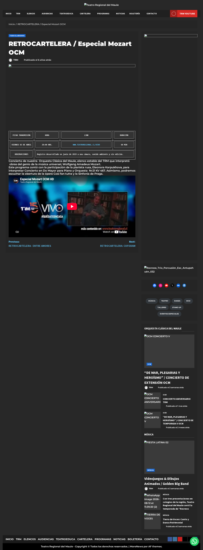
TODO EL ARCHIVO (17, 35)
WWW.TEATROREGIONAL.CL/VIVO (86, 145)
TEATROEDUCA (66, 13)
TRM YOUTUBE (187, 13)
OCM (149, 364)
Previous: (30, 244)
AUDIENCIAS (47, 13)
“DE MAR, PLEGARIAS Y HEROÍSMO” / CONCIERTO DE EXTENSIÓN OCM (166, 377)
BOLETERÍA (134, 13)
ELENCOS (31, 13)
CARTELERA (85, 13)
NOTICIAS (120, 13)
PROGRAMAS (103, 13)
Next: (117, 244)
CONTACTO (152, 13)
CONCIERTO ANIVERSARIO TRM (152, 400)
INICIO (8, 13)
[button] (194, 541)
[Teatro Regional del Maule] (169, 269)
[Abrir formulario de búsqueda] (166, 13)
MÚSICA (150, 470)
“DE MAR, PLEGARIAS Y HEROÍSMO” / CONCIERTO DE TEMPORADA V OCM (152, 420)
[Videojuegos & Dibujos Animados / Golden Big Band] (169, 457)
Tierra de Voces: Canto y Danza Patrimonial (152, 521)
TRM (18, 13)
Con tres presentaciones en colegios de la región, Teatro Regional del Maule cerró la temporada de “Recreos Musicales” (152, 502)
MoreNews (136, 546)
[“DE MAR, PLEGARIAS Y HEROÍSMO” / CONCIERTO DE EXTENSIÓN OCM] (169, 351)
